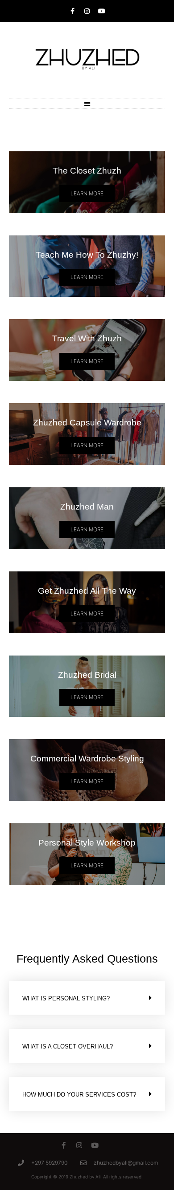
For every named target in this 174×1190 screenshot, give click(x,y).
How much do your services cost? (79, 1094)
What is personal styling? (66, 998)
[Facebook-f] (63, 1145)
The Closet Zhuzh (87, 170)
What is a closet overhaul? (67, 1046)
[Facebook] (72, 11)
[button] (87, 103)
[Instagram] (87, 11)
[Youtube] (101, 11)
